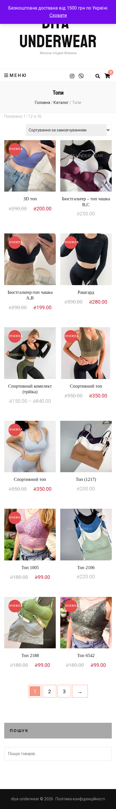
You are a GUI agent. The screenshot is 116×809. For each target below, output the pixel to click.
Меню (18, 75)
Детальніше (30, 167)
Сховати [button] (58, 15)
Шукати (104, 754)
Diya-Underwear (58, 32)
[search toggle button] (97, 76)
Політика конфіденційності (80, 799)
